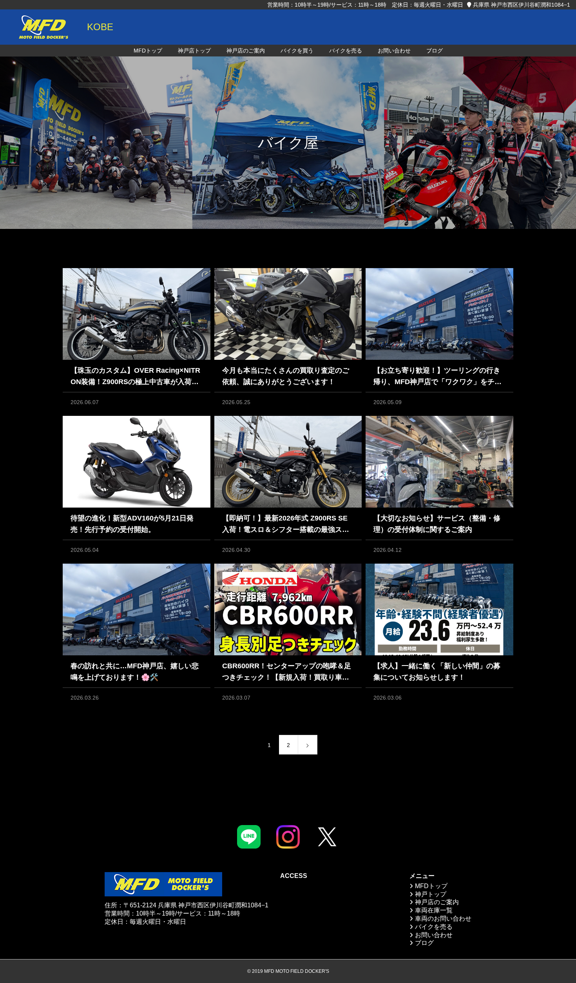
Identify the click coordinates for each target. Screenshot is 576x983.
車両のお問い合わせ (443, 918)
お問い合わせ (394, 50)
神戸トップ (430, 894)
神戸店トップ (194, 50)
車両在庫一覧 (434, 910)
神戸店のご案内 (245, 50)
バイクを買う (297, 50)
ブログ (434, 50)
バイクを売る (345, 50)
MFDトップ (148, 50)
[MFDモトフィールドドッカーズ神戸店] (43, 27)
